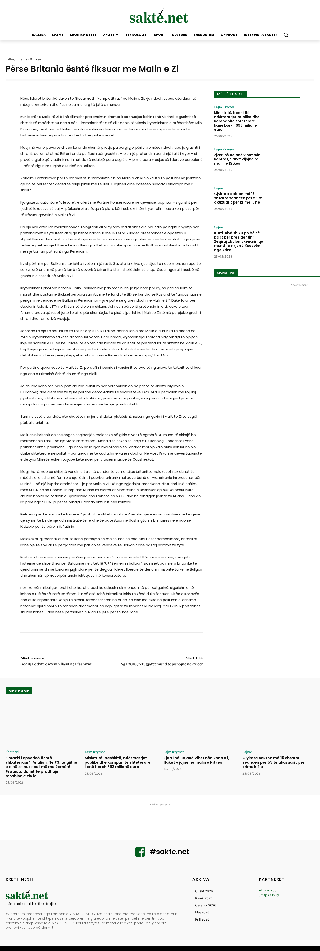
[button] (285, 34)
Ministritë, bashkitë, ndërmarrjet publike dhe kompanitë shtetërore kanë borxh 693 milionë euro (237, 121)
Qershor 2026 (205, 905)
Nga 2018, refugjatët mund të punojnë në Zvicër (161, 664)
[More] (206, 645)
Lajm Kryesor (224, 107)
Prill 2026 (202, 919)
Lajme (23, 59)
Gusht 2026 (204, 891)
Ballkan (35, 59)
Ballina (10, 59)
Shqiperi (12, 752)
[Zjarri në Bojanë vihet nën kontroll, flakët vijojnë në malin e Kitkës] (282, 161)
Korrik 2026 (204, 898)
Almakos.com (269, 890)
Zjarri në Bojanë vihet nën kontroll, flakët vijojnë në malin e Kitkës (237, 159)
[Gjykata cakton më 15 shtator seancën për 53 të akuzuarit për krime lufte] (282, 200)
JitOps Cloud (269, 895)
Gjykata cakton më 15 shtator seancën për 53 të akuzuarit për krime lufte (238, 198)
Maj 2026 (202, 912)
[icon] (140, 855)
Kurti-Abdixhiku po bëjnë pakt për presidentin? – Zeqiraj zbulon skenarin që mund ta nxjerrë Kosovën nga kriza (238, 241)
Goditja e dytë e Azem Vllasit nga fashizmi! (57, 664)
